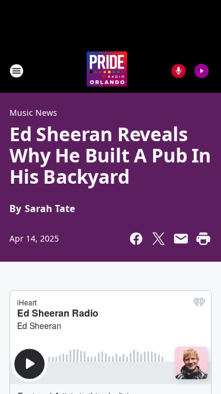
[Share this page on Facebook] (136, 238)
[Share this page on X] (158, 238)
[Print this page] (203, 238)
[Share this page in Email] (181, 238)
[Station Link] (107, 70)
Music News (33, 112)
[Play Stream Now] (201, 71)
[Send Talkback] (178, 71)
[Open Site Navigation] (16, 71)
